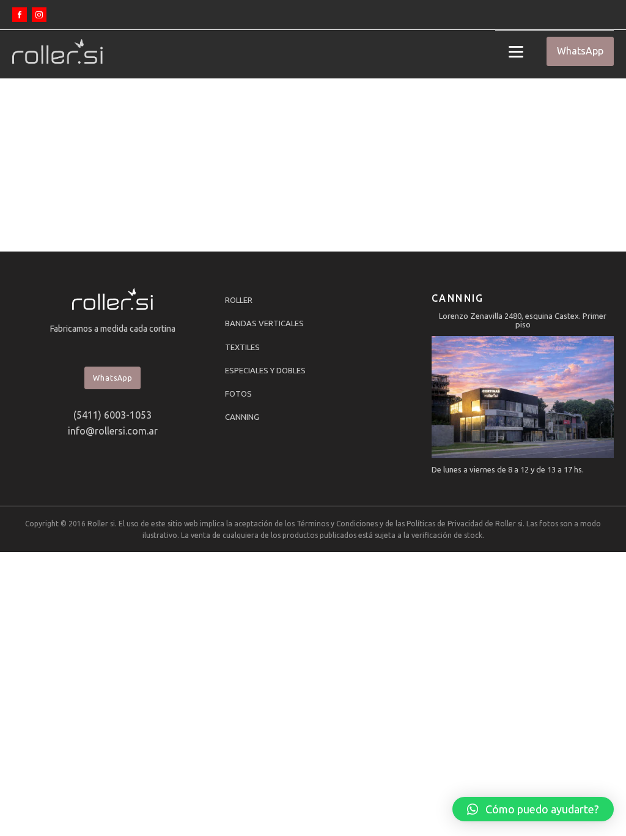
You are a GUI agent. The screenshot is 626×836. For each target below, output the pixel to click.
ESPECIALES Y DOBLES (265, 370)
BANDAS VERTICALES (264, 323)
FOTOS (238, 393)
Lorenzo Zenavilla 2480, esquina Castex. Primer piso (522, 320)
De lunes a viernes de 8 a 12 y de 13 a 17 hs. (508, 469)
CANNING (242, 416)
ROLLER (238, 300)
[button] (533, 809)
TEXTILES (242, 347)
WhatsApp (580, 50)
